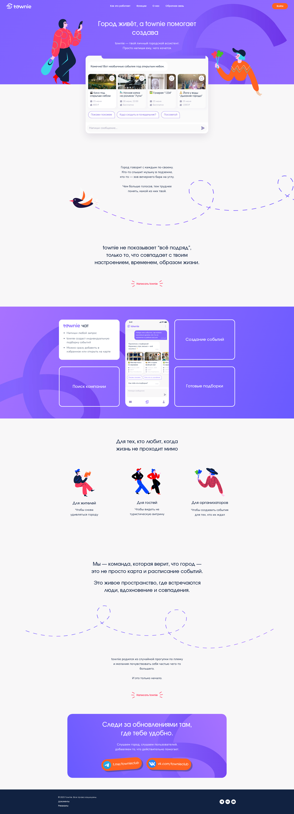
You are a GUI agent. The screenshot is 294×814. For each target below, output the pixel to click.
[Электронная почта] (233, 801)
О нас (156, 6)
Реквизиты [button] (63, 806)
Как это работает (120, 6)
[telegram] (222, 801)
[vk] (227, 801)
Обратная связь (175, 6)
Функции (141, 6)
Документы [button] (63, 802)
